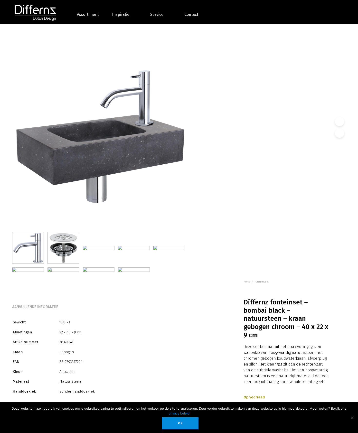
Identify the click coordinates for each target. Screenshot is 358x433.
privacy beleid (179, 413)
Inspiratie (120, 14)
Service (156, 14)
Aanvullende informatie (35, 306)
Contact (191, 14)
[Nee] (351, 417)
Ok (180, 423)
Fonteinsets (261, 281)
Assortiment (88, 14)
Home (247, 281)
